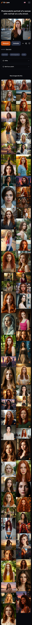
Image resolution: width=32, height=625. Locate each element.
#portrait (4, 54)
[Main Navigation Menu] (29, 2)
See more (8, 49)
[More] (23, 43)
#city (23, 54)
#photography (15, 54)
